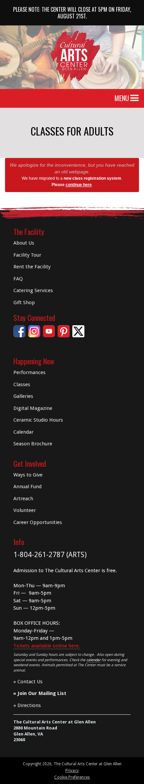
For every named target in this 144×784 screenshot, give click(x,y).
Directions (29, 705)
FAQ (18, 279)
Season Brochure (32, 444)
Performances (29, 372)
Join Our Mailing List (41, 693)
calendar (93, 660)
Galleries (23, 396)
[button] (134, 98)
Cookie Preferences (72, 777)
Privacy (72, 770)
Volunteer (24, 510)
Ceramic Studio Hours (38, 420)
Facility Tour (27, 255)
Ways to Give (28, 475)
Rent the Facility (32, 267)
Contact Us (30, 682)
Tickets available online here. (46, 646)
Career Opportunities (37, 522)
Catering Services (33, 290)
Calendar (23, 432)
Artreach (23, 499)
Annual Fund (27, 487)
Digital (32, 408)
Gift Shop (24, 302)
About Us (23, 243)
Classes (21, 384)
